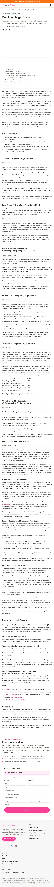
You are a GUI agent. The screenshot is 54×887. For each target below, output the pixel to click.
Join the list (27, 810)
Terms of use (6, 869)
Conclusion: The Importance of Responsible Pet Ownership (19, 82)
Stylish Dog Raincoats (10, 694)
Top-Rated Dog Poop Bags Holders (13, 79)
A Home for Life (33, 827)
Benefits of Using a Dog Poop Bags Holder (15, 73)
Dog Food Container (16, 697)
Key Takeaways (9, 69)
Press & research (7, 864)
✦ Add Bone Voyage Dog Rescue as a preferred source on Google (27, 1)
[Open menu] (50, 5)
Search (4, 858)
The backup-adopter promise (10, 861)
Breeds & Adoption (34, 838)
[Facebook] (11, 846)
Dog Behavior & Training (35, 835)
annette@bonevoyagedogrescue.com (13, 872)
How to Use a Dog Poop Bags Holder (14, 77)
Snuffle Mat (7, 689)
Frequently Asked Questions (12, 84)
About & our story (7, 855)
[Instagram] (16, 846)
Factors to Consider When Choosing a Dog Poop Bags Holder (20, 75)
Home (3, 10)
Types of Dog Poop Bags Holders (13, 71)
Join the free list (9, 838)
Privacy (4, 866)
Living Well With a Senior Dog (14, 10)
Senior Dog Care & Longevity (37, 830)
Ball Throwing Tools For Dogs (17, 700)
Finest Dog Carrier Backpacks (19, 692)
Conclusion (8, 86)
